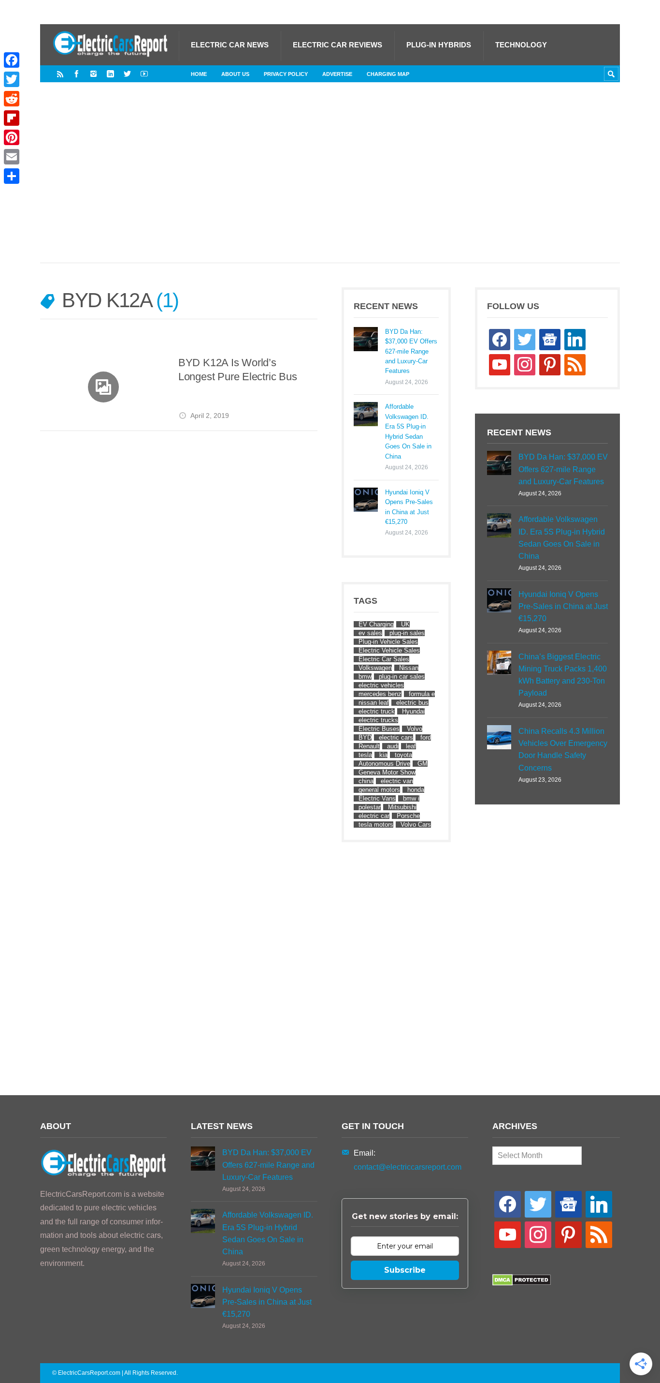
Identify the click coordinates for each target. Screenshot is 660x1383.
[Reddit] (11, 98)
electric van (397, 781)
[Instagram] (93, 73)
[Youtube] (144, 73)
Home (199, 74)
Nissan (408, 668)
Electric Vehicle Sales (389, 650)
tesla (365, 755)
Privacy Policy (286, 74)
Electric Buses (379, 729)
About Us (235, 74)
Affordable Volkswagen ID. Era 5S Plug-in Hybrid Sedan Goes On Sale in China (408, 431)
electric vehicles (381, 685)
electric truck (377, 711)
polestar (370, 807)
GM (422, 763)
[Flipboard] (11, 118)
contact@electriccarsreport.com (407, 1167)
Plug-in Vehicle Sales (388, 642)
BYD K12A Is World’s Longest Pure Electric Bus (237, 370)
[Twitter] (127, 73)
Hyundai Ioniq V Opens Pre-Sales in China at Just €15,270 (409, 507)
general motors (379, 790)
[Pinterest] (11, 137)
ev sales (370, 633)
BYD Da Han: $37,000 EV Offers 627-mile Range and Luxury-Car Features (411, 351)
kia (383, 755)
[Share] (11, 176)
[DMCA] (521, 1283)
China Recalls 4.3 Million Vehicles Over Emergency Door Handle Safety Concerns (562, 749)
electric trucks (378, 720)
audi (393, 746)
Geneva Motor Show (387, 772)
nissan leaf (374, 702)
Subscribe (405, 1270)
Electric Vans (377, 798)
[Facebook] (76, 73)
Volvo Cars (416, 824)
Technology (521, 45)
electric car (374, 816)
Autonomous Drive (384, 763)
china (366, 781)
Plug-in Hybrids (438, 45)
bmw (365, 676)
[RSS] (60, 73)
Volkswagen (375, 668)
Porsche (408, 816)
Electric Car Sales (384, 659)
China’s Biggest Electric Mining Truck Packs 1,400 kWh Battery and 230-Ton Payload (562, 675)
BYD (365, 737)
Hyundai (413, 711)
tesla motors (376, 824)
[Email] (11, 156)
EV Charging (376, 624)
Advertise (337, 74)
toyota (403, 755)
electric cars (396, 737)
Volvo (414, 729)
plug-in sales (407, 633)
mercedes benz (380, 694)
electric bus (412, 702)
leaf (411, 746)
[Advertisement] (330, 182)
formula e (422, 694)
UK (405, 624)
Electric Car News (230, 45)
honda (415, 790)
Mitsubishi (402, 807)
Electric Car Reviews (337, 45)
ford (425, 737)
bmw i (411, 798)
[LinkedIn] (110, 73)
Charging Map (388, 74)
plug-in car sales (402, 676)
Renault (369, 746)
